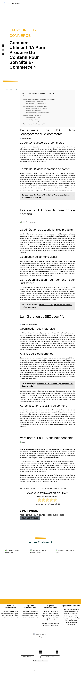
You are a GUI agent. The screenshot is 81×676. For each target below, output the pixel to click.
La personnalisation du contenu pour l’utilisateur (38, 112)
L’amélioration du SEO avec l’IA (32, 115)
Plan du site (45, 660)
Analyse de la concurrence (32, 119)
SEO (31, 157)
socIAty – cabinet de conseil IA (56, 488)
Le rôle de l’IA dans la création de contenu (36, 103)
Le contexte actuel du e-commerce (34, 101)
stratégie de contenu (34, 374)
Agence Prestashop (71, 606)
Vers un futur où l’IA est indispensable (34, 124)
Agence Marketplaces (50, 607)
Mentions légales (37, 660)
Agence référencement (30, 607)
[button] (61, 13)
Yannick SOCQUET (36, 488)
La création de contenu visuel (33, 110)
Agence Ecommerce (10, 607)
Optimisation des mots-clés (33, 117)
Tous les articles (30, 518)
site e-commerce (46, 234)
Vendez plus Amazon (48, 623)
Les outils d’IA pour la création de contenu (35, 106)
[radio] (39, 500)
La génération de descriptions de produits (36, 108)
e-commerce (26, 147)
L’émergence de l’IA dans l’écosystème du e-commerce (39, 99)
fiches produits (45, 248)
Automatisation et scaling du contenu (35, 121)
